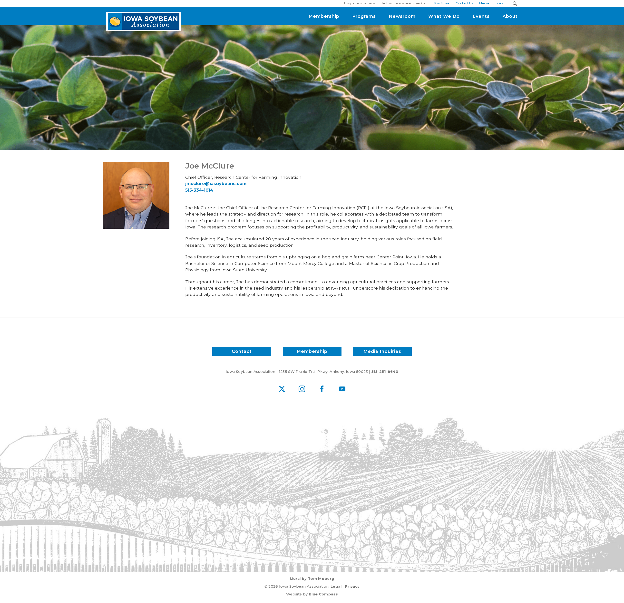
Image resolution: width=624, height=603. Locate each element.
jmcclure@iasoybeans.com (215, 183)
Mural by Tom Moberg (312, 578)
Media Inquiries (382, 351)
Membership (312, 351)
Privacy (352, 586)
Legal (336, 586)
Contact (242, 351)
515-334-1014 (199, 190)
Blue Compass (323, 594)
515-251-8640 (384, 371)
